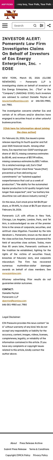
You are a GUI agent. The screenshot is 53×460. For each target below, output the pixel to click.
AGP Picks (7, 4)
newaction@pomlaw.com (15, 101)
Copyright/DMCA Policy (17, 455)
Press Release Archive (31, 443)
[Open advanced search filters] (41, 25)
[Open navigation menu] (5, 25)
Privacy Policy (40, 455)
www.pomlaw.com (11, 273)
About (13, 443)
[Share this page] (49, 25)
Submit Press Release (15, 449)
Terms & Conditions (39, 449)
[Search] (35, 25)
